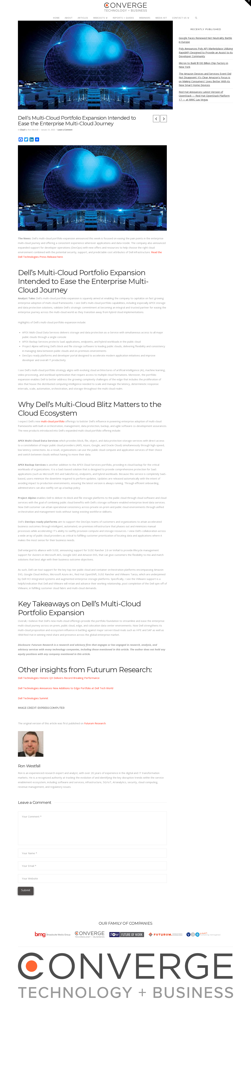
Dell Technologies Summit (33, 698)
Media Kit (27, 1005)
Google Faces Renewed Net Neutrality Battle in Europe (205, 40)
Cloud (22, 130)
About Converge (31, 1000)
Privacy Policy (30, 1014)
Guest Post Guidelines (35, 1018)
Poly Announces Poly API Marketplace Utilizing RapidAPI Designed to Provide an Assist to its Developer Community (206, 52)
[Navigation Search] (196, 16)
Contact (26, 1023)
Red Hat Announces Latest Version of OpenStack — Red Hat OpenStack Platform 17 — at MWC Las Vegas (204, 95)
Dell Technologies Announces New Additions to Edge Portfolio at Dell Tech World (65, 688)
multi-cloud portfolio (53, 421)
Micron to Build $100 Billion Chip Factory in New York (203, 65)
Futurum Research (95, 723)
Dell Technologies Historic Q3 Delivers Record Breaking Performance (59, 678)
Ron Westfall (29, 766)
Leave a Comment (65, 130)
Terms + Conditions (33, 1009)
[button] (248, 3)
